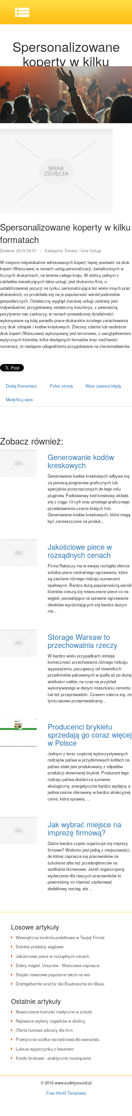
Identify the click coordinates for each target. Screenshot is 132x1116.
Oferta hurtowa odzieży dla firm (44, 1030)
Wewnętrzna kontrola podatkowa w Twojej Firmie (60, 937)
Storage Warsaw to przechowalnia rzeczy (82, 640)
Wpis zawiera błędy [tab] (103, 386)
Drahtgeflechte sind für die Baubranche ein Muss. (60, 984)
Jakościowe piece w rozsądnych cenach (80, 550)
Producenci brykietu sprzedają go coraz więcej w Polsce (90, 734)
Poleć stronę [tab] (61, 386)
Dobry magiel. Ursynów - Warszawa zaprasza (57, 965)
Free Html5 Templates (66, 1093)
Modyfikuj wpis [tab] (19, 399)
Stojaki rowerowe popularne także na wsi (53, 974)
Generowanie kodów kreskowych (81, 461)
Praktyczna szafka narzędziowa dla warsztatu (57, 1039)
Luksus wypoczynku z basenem (45, 1049)
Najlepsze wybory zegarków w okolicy (50, 1021)
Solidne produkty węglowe (39, 946)
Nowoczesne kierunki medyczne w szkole (54, 1012)
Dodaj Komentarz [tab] (21, 386)
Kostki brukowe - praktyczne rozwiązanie (53, 1058)
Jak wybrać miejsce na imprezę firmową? (84, 828)
